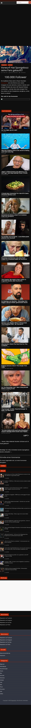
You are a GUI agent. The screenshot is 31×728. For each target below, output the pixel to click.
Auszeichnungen (4, 668)
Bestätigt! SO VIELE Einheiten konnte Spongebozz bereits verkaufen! (14, 451)
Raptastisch (4, 65)
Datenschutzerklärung (5, 653)
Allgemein (2, 664)
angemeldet (9, 460)
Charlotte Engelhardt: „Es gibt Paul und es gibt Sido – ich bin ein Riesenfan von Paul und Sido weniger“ (17, 521)
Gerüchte (10, 65)
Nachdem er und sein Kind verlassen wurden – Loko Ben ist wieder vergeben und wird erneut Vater (16, 488)
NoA (1, 684)
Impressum (2, 655)
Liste (1, 682)
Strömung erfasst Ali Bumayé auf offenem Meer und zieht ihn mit (18, 508)
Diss (1, 673)
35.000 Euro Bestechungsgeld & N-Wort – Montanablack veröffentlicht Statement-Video (16, 569)
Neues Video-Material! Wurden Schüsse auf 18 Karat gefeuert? (14, 442)
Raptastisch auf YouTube (5, 622)
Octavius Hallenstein (14, 72)
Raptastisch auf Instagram (6, 620)
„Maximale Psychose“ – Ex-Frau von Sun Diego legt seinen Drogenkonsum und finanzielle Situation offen (16, 535)
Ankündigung (3, 666)
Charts (1, 671)
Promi (1, 686)
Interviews (2, 677)
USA (1, 691)
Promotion (2, 689)
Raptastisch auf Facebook (6, 618)
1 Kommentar (23, 72)
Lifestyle (2, 680)
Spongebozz (4, 83)
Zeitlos (1, 693)
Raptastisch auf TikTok (5, 624)
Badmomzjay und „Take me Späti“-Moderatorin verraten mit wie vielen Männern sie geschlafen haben (17, 475)
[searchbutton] (30, 2)
